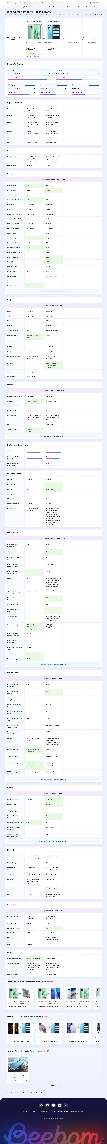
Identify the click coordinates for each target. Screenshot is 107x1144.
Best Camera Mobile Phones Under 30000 (53, 664)
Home (7, 1092)
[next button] (98, 998)
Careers (34, 1111)
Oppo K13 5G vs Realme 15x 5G (78, 1041)
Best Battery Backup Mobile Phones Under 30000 (53, 841)
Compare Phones (16, 1092)
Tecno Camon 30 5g (34, 42)
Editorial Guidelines (77, 1111)
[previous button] (9, 998)
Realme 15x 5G (51, 42)
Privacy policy (63, 1111)
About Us (26, 1111)
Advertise (53, 1111)
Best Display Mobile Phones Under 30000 (53, 291)
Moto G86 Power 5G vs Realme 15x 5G (49, 1041)
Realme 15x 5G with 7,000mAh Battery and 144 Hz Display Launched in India (18, 1076)
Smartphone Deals (84, 7)
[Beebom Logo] (12, 3)
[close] (41, 24)
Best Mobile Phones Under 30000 (53, 436)
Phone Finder (53, 7)
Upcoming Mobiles (23, 7)
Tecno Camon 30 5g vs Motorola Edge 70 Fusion (20, 1006)
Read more (98, 14)
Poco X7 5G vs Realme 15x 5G (20, 1041)
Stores (96, 7)
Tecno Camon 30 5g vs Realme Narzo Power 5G (49, 1006)
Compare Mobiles (39, 7)
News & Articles (67, 7)
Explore (9, 7)
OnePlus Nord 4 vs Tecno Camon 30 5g (78, 1006)
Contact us (43, 1111)
